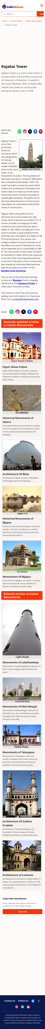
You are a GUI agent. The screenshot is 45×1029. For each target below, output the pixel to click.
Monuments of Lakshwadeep (21, 662)
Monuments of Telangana (18, 752)
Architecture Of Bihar (16, 474)
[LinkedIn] (22, 1007)
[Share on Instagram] (25, 131)
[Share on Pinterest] (40, 131)
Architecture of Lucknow (18, 875)
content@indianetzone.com (26, 299)
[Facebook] (33, 1001)
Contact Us (9, 1000)
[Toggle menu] (42, 5)
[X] (39, 1001)
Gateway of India (26, 283)
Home (4, 21)
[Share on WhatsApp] (19, 131)
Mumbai (17, 280)
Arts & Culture (16, 21)
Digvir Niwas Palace (15, 367)
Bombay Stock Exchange (13, 270)
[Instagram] (28, 1007)
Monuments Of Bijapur (17, 576)
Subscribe (22, 912)
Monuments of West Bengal (20, 706)
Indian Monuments (34, 21)
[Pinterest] (17, 1007)
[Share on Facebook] (35, 131)
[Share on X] (30, 131)
